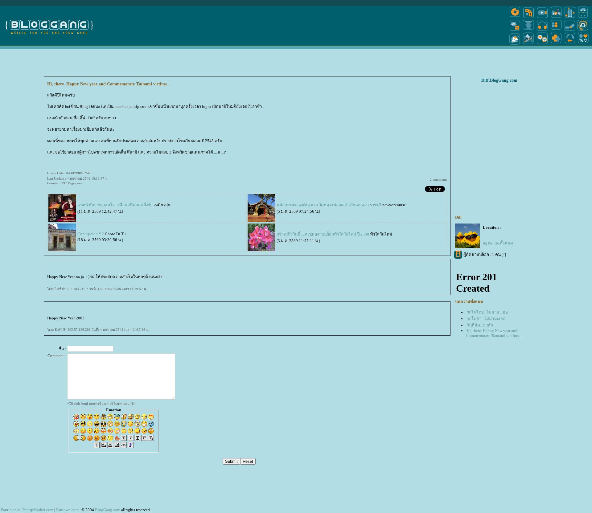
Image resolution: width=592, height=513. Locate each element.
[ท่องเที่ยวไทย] (515, 44)
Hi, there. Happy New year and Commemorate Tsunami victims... (493, 333)
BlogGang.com (107, 509)
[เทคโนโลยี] (570, 17)
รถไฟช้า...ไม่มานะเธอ (486, 318)
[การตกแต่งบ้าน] (556, 17)
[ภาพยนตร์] (542, 17)
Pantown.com (67, 509)
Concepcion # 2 (90, 234)
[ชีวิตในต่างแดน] (583, 44)
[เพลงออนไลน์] (542, 30)
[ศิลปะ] (583, 30)
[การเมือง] (528, 30)
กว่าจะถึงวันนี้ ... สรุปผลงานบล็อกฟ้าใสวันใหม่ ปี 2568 (323, 234)
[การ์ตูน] (542, 44)
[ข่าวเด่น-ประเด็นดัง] (528, 17)
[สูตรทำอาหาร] (515, 17)
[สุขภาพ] (556, 44)
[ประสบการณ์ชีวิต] (570, 44)
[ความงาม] (515, 30)
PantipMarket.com (38, 509)
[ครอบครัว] (556, 30)
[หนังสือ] (570, 30)
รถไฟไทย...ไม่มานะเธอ (487, 312)
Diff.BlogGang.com (499, 80)
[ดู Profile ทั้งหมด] (498, 243)
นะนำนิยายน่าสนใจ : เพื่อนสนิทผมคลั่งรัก (115, 205)
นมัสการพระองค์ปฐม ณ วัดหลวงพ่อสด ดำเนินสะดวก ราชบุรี (329, 205)
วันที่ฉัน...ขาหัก (480, 325)
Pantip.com (10, 509)
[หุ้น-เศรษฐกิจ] (528, 44)
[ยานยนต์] (583, 17)
